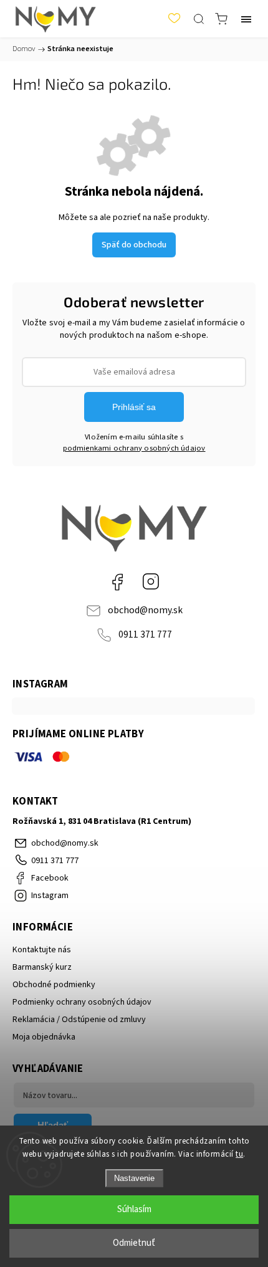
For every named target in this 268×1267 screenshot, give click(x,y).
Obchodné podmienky (53, 984)
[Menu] (246, 18)
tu (239, 1154)
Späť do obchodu (134, 245)
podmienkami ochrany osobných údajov (134, 448)
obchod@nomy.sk (145, 610)
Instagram (150, 581)
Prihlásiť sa (134, 407)
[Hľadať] (198, 18)
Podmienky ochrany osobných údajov (81, 1002)
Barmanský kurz (42, 967)
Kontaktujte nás (41, 950)
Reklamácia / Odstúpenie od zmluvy (79, 1019)
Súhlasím (134, 1209)
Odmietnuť (134, 1243)
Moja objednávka (43, 1037)
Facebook (117, 581)
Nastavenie (134, 1178)
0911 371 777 (145, 634)
